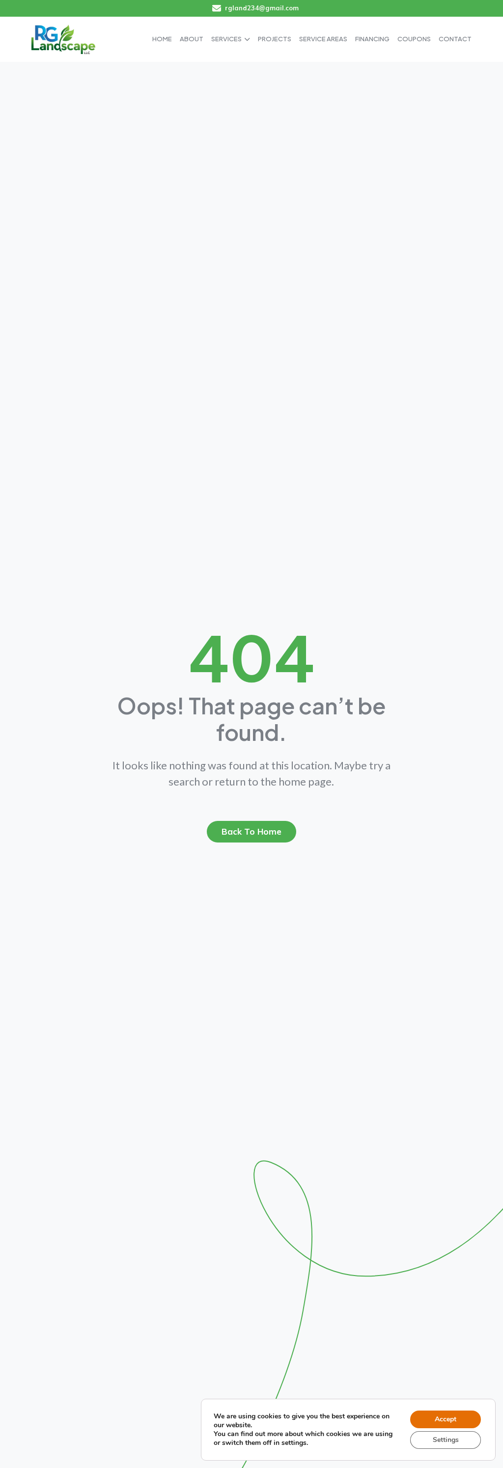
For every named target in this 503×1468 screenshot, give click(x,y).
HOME (162, 39)
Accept (445, 1419)
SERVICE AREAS (323, 39)
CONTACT (455, 39)
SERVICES (226, 39)
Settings (446, 1439)
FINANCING (372, 39)
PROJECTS (274, 39)
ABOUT (191, 39)
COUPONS (414, 39)
